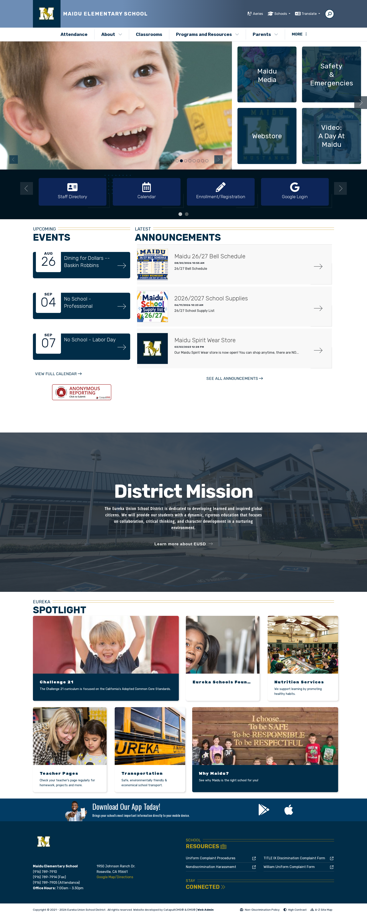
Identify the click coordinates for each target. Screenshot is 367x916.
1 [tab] (180, 214)
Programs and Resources (204, 34)
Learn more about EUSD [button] (180, 544)
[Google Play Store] (264, 813)
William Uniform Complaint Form (289, 867)
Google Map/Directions (115, 877)
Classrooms (149, 34)
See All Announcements (232, 378)
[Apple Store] (288, 813)
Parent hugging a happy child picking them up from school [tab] (190, 161)
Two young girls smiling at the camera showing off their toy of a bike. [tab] (177, 161)
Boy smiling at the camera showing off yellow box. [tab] (181, 161)
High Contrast (297, 909)
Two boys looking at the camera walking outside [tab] (194, 161)
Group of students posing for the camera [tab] (198, 161)
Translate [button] (310, 14)
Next (218, 159)
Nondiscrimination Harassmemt (211, 867)
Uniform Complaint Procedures (210, 858)
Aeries (258, 14)
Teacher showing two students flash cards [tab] (207, 161)
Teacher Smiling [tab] (173, 161)
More (297, 34)
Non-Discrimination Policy (260, 910)
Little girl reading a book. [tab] (202, 161)
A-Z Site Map (322, 910)
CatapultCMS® (174, 909)
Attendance (74, 34)
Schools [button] (281, 14)
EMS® (191, 909)
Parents (262, 34)
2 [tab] (187, 214)
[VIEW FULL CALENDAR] (58, 378)
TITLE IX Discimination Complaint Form (294, 858)
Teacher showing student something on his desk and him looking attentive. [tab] (186, 161)
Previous (13, 159)
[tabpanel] (116, 105)
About (108, 34)
